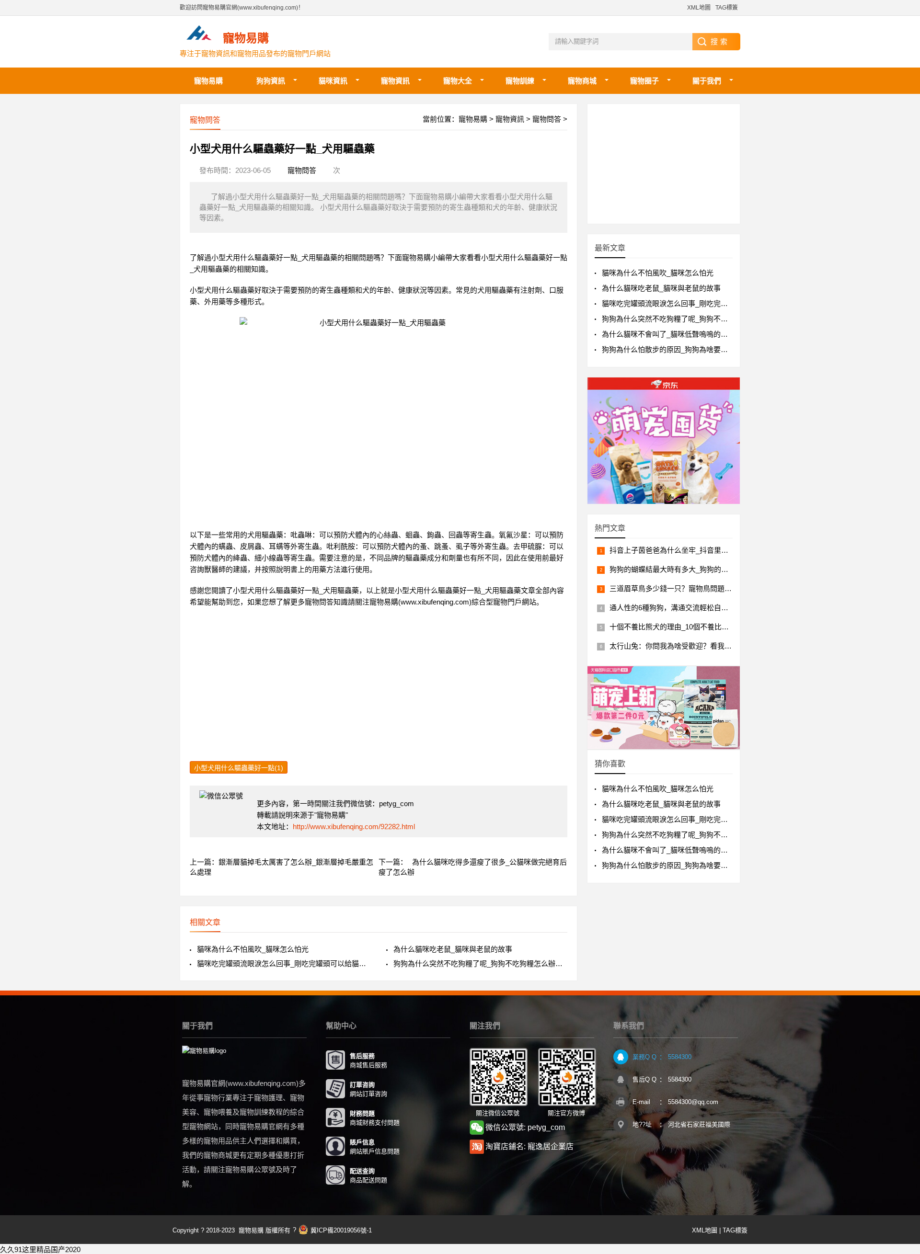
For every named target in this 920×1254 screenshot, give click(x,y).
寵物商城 (582, 81)
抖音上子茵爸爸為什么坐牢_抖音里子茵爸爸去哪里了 (694, 550)
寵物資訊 (395, 81)
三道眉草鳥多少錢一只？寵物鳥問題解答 (674, 588)
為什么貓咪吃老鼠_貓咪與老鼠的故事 (452, 949)
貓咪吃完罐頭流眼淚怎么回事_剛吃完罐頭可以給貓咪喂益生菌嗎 (284, 963)
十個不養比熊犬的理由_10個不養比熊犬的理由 (684, 627)
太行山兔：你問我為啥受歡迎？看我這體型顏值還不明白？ (703, 646)
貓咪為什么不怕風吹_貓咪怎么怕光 (253, 949)
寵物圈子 (644, 81)
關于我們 (706, 81)
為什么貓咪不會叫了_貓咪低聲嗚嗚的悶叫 (668, 334)
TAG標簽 (726, 7)
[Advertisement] (378, 694)
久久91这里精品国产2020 (40, 1249)
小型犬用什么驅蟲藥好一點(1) (238, 768)
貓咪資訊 (333, 81)
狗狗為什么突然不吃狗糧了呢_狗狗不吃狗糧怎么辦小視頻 (480, 963)
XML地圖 (699, 7)
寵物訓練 (520, 81)
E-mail (641, 1102)
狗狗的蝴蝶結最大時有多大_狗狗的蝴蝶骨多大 (683, 569)
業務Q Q (644, 1056)
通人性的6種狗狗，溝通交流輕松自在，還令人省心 (690, 608)
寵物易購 (208, 81)
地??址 (642, 1124)
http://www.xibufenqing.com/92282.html (354, 826)
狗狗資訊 (270, 81)
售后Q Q (644, 1079)
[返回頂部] (900, 1118)
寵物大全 (457, 81)
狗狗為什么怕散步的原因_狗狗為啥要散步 (668, 349)
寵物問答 (546, 119)
